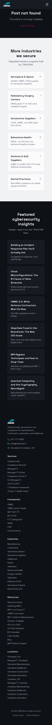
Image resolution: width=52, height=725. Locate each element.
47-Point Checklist (15, 628)
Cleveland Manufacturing (18, 664)
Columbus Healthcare (16, 690)
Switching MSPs (14, 606)
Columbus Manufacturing (18, 686)
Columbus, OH (13, 679)
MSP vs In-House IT (16, 610)
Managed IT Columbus (17, 683)
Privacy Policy (18, 715)
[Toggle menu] (46, 4)
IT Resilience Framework (18, 487)
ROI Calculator (13, 632)
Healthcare (12, 559)
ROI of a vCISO (14, 625)
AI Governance (14, 531)
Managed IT (12, 469)
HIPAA (10, 523)
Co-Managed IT (14, 480)
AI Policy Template (15, 621)
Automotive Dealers (16, 551)
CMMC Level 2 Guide (16, 508)
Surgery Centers (14, 574)
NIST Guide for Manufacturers (20, 617)
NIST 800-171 (13, 512)
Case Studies (13, 636)
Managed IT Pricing (16, 472)
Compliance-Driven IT (17, 476)
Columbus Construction (17, 694)
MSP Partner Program (16, 643)
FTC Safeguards (14, 519)
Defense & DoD (14, 581)
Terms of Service (32, 715)
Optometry (12, 578)
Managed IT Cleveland (17, 660)
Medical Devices (14, 589)
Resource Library (15, 602)
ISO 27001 (11, 516)
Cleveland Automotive (17, 675)
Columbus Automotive (17, 698)
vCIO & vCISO (13, 484)
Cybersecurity (13, 461)
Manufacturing (13, 544)
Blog (9, 639)
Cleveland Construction (17, 672)
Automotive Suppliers (16, 555)
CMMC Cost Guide (15, 613)
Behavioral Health (15, 570)
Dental (10, 563)
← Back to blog (26, 25)
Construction (13, 548)
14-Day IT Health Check (17, 491)
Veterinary (12, 566)
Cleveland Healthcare (17, 668)
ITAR (9, 527)
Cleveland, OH (13, 657)
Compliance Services (16, 465)
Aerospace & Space (16, 585)
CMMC (10, 504)
